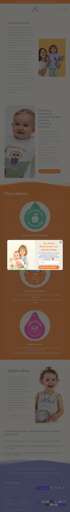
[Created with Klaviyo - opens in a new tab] (35, 271)
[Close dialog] (60, 242)
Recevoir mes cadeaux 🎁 (48, 267)
